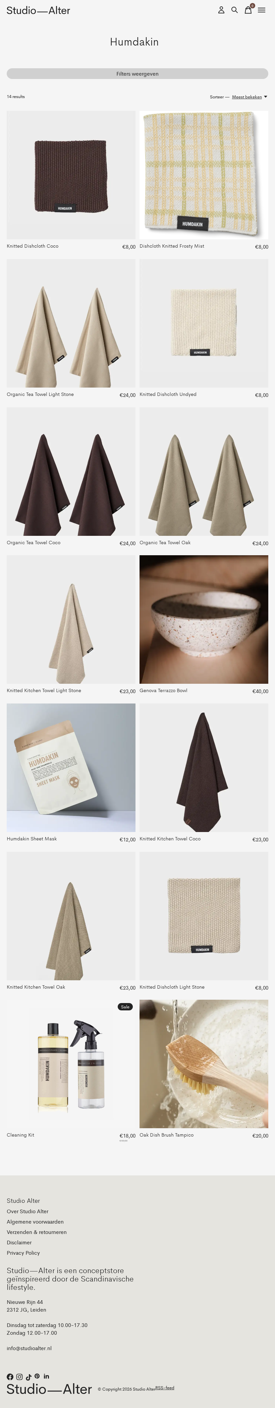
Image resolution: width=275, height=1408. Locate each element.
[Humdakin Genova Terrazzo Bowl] (204, 619)
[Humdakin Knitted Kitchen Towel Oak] (71, 916)
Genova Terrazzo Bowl (163, 689)
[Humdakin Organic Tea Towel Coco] (71, 471)
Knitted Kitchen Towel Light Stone (44, 689)
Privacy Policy (23, 1252)
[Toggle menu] (261, 10)
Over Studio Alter (27, 1211)
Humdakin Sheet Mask (32, 838)
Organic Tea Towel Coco (33, 542)
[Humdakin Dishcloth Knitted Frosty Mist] (204, 175)
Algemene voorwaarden (35, 1221)
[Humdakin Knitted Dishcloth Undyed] (204, 323)
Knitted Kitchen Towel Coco (170, 838)
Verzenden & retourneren (37, 1232)
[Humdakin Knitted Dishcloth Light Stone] (204, 916)
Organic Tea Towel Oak (165, 542)
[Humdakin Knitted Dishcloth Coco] (71, 175)
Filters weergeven (137, 73)
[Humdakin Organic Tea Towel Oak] (204, 471)
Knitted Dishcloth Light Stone (172, 986)
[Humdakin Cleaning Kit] (71, 1064)
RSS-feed (164, 1387)
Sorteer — (220, 96)
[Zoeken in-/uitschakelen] (234, 10)
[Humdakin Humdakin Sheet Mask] (71, 767)
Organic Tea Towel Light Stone (40, 393)
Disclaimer (19, 1242)
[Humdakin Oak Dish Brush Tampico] (204, 1064)
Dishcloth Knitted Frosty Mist (172, 245)
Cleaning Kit (20, 1134)
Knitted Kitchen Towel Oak (36, 986)
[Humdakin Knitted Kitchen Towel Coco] (204, 767)
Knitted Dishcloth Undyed (168, 393)
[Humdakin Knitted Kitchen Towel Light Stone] (71, 619)
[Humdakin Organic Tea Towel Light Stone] (71, 323)
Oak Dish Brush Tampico (167, 1134)
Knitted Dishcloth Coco (32, 245)
